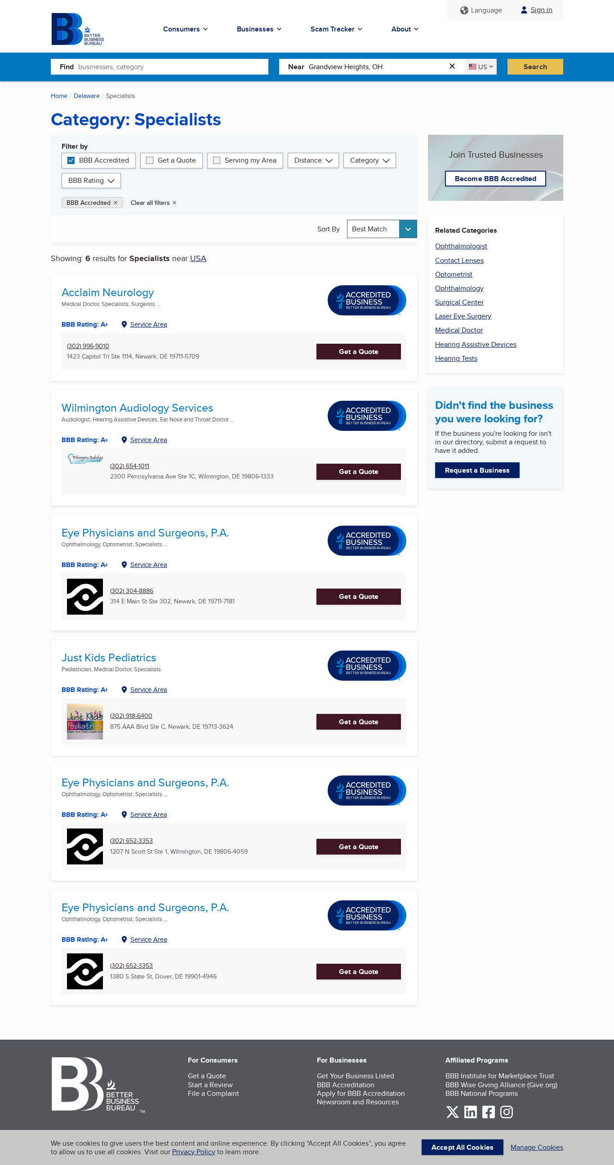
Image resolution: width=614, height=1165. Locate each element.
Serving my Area (250, 160)
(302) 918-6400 (131, 716)
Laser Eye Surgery (463, 316)
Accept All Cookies (463, 1147)
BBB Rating (86, 180)
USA (198, 258)
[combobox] (173, 66)
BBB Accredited (104, 160)
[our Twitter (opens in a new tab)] (452, 1117)
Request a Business (477, 470)
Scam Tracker (333, 29)
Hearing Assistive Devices (475, 344)
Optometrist (453, 274)
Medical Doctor (459, 330)
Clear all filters (150, 202)
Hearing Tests (456, 358)
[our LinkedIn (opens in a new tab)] (470, 1117)
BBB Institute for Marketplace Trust (499, 1076)
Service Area (148, 324)
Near (296, 67)
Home (59, 95)
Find (67, 67)
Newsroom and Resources (358, 1102)
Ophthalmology (459, 288)
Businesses (255, 29)
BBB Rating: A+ (85, 565)
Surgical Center (459, 302)
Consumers (181, 29)
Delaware (87, 95)
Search (535, 67)
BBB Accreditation (345, 1085)
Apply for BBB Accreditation (361, 1093)
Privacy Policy (193, 1152)
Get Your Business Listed (355, 1076)
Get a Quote (177, 160)
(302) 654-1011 (129, 466)
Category (364, 160)
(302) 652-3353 (131, 841)
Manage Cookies (537, 1147)
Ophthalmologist (461, 246)
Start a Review (210, 1085)
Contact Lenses (459, 260)
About (401, 29)
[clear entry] (455, 67)
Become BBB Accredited (495, 178)
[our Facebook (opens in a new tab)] (488, 1117)
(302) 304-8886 (131, 591)
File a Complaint (213, 1093)
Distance (308, 160)
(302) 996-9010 (88, 346)
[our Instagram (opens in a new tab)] (506, 1117)
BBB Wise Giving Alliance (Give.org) (501, 1085)
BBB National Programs (481, 1093)
